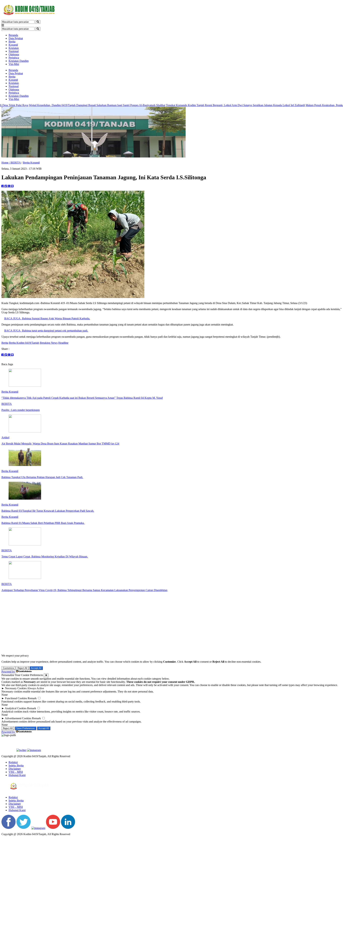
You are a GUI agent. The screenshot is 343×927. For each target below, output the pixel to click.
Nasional (14, 51)
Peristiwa (14, 57)
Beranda (13, 35)
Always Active (35, 688)
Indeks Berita (16, 765)
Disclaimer (15, 768)
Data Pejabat (16, 38)
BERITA (16, 162)
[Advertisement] (171, 623)
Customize (8, 668)
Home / (6, 162)
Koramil (13, 44)
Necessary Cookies (16, 688)
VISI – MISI (16, 771)
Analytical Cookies (15, 708)
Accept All (36, 668)
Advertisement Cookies (18, 718)
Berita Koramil (31, 162)
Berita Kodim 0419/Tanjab (24, 342)
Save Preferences (25, 728)
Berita (12, 41)
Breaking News (49, 342)
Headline (63, 342)
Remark (32, 698)
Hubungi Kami (17, 775)
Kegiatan (14, 48)
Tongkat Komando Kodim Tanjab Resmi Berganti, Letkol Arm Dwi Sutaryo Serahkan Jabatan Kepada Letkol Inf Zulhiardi (186, 105)
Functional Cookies (16, 698)
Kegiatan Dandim (19, 60)
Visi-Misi (14, 64)
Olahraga (14, 54)
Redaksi (13, 762)
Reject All (22, 668)
